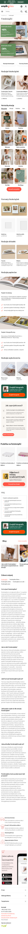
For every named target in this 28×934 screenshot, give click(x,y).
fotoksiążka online (6, 581)
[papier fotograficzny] (14, 322)
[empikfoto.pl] (7, 6)
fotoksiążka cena (5, 584)
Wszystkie (4, 108)
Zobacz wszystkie (22, 541)
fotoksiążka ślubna (14, 579)
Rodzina (18, 108)
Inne (23, 108)
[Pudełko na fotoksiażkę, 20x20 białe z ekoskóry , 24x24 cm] (8, 454)
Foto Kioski (4, 919)
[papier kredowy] (14, 283)
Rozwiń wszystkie (14, 189)
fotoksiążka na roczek (18, 581)
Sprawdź (20, 2)
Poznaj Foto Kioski (14, 484)
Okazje (11, 108)
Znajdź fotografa (14, 395)
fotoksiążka (4, 579)
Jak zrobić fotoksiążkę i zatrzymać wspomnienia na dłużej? (9, 565)
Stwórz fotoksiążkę (8, 434)
